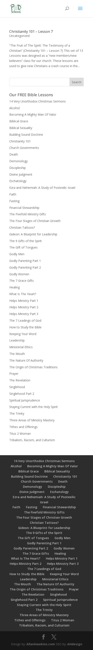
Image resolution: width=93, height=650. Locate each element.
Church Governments (24, 148)
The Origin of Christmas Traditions (33, 367)
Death (13, 154)
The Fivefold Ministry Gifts (27, 214)
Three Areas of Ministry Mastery (32, 420)
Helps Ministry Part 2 (23, 307)
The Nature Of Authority (26, 360)
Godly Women (19, 274)
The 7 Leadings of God (25, 320)
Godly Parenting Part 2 (25, 267)
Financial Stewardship (24, 208)
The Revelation (19, 380)
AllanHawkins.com (40, 644)
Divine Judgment (20, 174)
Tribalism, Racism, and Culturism (32, 440)
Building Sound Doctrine (26, 134)
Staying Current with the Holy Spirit (33, 407)
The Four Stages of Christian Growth (35, 221)
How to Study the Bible (25, 327)
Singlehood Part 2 (21, 394)
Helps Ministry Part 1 (23, 301)
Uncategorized (19, 36)
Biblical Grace (18, 121)
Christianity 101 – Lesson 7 (31, 31)
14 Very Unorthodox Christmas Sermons (37, 101)
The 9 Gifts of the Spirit (25, 241)
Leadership (17, 340)
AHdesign (74, 644)
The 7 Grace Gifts (21, 281)
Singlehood (17, 387)
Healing (14, 287)
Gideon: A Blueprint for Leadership (33, 234)
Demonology (18, 161)
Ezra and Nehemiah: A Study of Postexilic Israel (42, 188)
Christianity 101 (20, 141)
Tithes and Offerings (23, 427)
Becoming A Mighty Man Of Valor (32, 114)
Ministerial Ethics (21, 347)
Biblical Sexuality (20, 128)
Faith (12, 194)
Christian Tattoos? (22, 227)
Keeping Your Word (22, 334)
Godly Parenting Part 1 (25, 261)
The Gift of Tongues (23, 247)
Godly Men (16, 254)
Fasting (14, 201)
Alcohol (14, 108)
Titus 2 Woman (20, 433)
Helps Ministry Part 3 (23, 314)
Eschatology (17, 181)
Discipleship (17, 168)
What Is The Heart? (22, 294)
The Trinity (16, 413)
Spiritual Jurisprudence (24, 400)
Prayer (13, 373)
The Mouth (17, 354)
